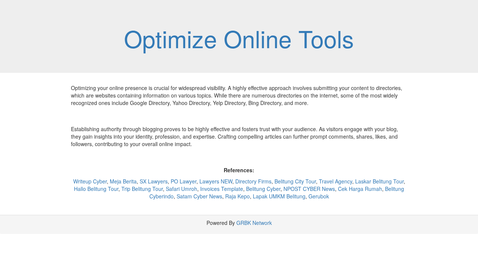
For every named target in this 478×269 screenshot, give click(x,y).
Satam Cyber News (199, 196)
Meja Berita (123, 181)
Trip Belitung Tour (142, 188)
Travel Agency (335, 181)
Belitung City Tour (295, 181)
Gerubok (318, 196)
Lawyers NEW (215, 181)
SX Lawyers (154, 181)
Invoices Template (221, 188)
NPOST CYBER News (309, 188)
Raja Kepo (237, 196)
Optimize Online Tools (239, 38)
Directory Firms (253, 181)
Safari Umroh (181, 188)
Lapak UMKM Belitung (279, 196)
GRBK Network (254, 222)
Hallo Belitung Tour (96, 188)
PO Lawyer (183, 181)
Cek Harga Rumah (360, 188)
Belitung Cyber (263, 188)
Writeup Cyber (90, 181)
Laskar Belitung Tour (379, 181)
